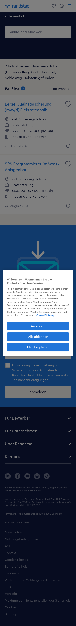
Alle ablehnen (38, 336)
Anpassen (38, 326)
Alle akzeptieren (38, 347)
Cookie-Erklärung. (45, 315)
